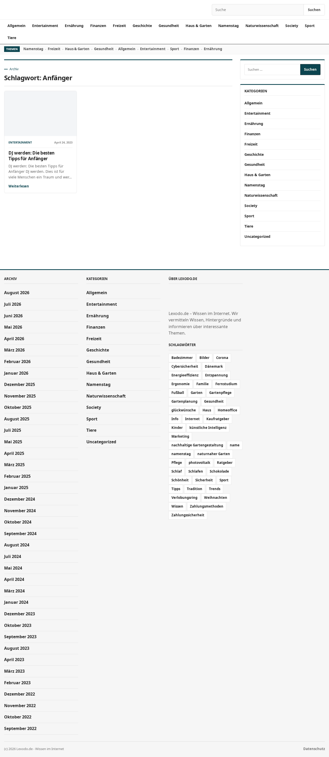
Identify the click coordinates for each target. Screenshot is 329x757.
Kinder (177, 427)
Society (291, 25)
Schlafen (195, 471)
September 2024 (20, 533)
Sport (310, 25)
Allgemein (16, 25)
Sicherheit (204, 480)
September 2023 (20, 636)
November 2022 (20, 705)
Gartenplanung (184, 401)
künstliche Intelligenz (207, 427)
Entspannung (216, 375)
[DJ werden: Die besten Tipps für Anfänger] (40, 113)
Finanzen (98, 25)
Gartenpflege (220, 392)
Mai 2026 (13, 327)
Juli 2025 (12, 430)
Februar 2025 (17, 476)
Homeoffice (227, 410)
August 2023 (16, 648)
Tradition (194, 488)
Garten (197, 392)
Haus (207, 410)
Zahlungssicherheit (187, 515)
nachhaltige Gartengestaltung (197, 445)
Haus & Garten (199, 25)
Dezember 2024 (19, 499)
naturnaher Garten (213, 454)
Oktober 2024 (17, 522)
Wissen (177, 506)
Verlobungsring (184, 497)
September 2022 (20, 728)
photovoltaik (199, 462)
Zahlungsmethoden (206, 506)
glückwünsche (183, 410)
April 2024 (14, 579)
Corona (222, 357)
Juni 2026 (13, 316)
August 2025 (16, 419)
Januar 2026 (16, 373)
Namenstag (228, 25)
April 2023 (14, 659)
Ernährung (74, 25)
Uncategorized (257, 236)
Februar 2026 (17, 361)
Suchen (314, 9)
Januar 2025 (16, 487)
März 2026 (14, 350)
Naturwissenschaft (262, 25)
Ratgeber (225, 462)
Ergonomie (180, 384)
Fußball (177, 392)
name (235, 445)
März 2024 (14, 591)
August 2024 (16, 545)
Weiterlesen (18, 186)
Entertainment (45, 25)
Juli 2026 (12, 304)
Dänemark (214, 366)
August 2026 (16, 292)
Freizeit (119, 25)
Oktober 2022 (17, 717)
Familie (202, 384)
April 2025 (14, 453)
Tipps (175, 488)
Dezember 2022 (19, 694)
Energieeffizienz (184, 375)
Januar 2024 (16, 602)
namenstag (181, 454)
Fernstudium (226, 384)
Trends (214, 488)
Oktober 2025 (17, 407)
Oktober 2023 (17, 625)
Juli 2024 (12, 556)
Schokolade (219, 471)
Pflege (176, 462)
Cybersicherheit (184, 366)
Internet (192, 419)
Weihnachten (215, 497)
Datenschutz (314, 748)
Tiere (11, 37)
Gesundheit (169, 25)
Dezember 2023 (19, 614)
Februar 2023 (17, 683)
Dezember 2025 (19, 384)
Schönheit (180, 480)
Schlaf (176, 471)
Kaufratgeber (217, 419)
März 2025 (14, 464)
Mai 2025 (13, 442)
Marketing (180, 436)
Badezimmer (182, 357)
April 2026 (14, 338)
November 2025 (20, 396)
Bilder (204, 357)
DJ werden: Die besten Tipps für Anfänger (31, 155)
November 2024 (20, 510)
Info (174, 419)
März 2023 (14, 671)
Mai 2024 (13, 568)
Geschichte (142, 25)
